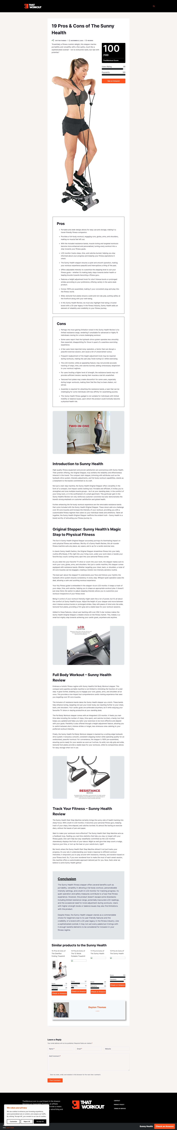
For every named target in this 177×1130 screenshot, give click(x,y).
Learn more (10, 1127)
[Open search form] (154, 6)
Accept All (40, 1121)
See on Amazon (113, 81)
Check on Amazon (165, 1126)
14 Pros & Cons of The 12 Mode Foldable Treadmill (78, 953)
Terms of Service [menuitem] (120, 1108)
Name (51, 1049)
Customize (13, 1121)
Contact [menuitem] (117, 1100)
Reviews (90, 40)
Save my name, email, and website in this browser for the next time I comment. (75, 1074)
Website (108, 1049)
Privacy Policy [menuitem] (119, 1104)
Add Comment (55, 1056)
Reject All (27, 1121)
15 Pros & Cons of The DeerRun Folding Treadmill (59, 953)
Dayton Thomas (97, 1007)
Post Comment (55, 1080)
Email (79, 1049)
